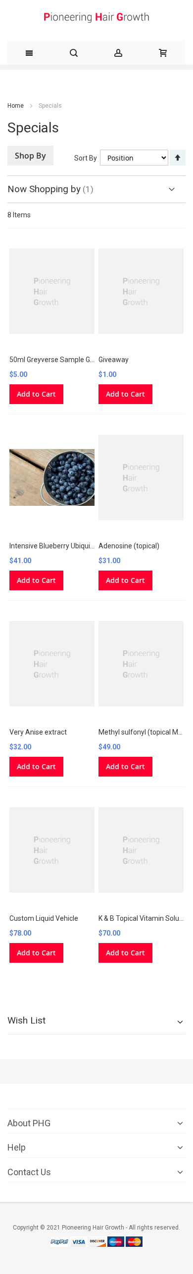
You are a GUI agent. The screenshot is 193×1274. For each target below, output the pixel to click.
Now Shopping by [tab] (44, 189)
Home (15, 105)
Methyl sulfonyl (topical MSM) (144, 732)
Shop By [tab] (30, 155)
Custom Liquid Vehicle (43, 918)
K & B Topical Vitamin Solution (144, 918)
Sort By (85, 158)
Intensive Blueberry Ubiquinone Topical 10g (76, 546)
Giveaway (113, 360)
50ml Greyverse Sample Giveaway (62, 360)
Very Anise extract (38, 732)
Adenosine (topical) (128, 546)
